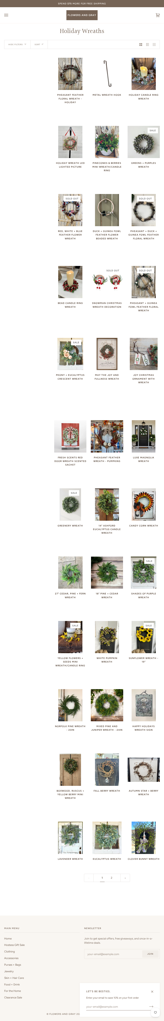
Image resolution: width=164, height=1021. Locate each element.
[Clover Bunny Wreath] (144, 838)
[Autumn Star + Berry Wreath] (144, 770)
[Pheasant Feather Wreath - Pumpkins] (107, 436)
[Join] (148, 1006)
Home (8, 938)
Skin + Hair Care (14, 977)
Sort (37, 44)
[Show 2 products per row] (140, 44)
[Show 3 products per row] (147, 44)
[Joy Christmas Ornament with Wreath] (144, 354)
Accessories (11, 958)
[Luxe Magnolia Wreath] (143, 436)
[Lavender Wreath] (70, 838)
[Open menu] (10, 15)
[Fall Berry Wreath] (107, 769)
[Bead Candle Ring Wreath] (70, 282)
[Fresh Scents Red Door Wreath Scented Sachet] (70, 436)
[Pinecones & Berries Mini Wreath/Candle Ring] (107, 142)
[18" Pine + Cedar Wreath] (107, 572)
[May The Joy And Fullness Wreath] (107, 354)
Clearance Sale (13, 997)
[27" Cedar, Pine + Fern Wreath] (70, 572)
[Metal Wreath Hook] (107, 74)
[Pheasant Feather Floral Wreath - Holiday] (70, 74)
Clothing (9, 951)
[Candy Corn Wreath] (144, 504)
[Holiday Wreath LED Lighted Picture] (70, 142)
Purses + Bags (12, 964)
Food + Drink (12, 984)
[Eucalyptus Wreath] (106, 838)
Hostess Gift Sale (14, 944)
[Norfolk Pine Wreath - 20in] (70, 705)
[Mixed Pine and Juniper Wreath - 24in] (107, 705)
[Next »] (125, 878)
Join (150, 953)
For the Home (12, 990)
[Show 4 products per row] (155, 44)
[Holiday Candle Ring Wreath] (144, 74)
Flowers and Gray (62, 1014)
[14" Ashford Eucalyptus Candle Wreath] (107, 504)
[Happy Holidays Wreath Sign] (144, 705)
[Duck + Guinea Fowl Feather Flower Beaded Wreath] (107, 210)
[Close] (154, 990)
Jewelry (9, 971)
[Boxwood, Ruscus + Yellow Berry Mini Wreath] (70, 769)
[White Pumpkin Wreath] (107, 637)
